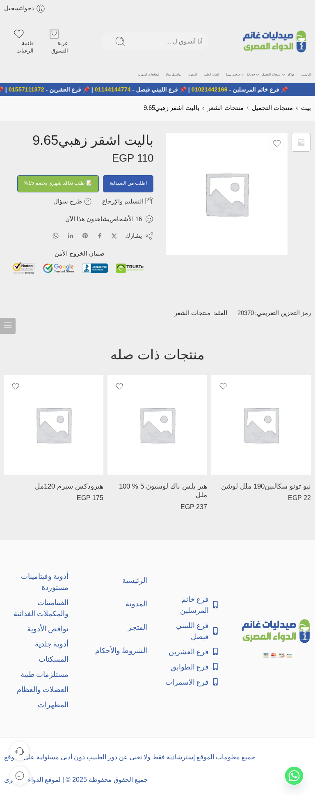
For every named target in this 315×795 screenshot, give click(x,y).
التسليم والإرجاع (123, 201)
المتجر (137, 627)
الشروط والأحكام (121, 650)
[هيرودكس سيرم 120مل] (53, 425)
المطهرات (53, 704)
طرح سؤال (68, 201)
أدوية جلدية (51, 644)
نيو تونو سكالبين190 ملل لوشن (266, 486)
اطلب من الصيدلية (128, 183)
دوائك (291, 74)
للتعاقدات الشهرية (148, 74)
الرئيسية (306, 74)
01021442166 (218, 89)
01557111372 (35, 89)
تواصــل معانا (173, 74)
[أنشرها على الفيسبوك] (100, 236)
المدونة (192, 74)
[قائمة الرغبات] (276, 143)
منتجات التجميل (271, 74)
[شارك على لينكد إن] (70, 236)
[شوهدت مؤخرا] (19, 775)
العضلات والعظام (42, 689)
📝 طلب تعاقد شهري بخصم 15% (58, 183)
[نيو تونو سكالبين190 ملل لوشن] (261, 425)
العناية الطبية (211, 74)
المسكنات (53, 659)
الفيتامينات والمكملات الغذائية (41, 608)
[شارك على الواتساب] (55, 235)
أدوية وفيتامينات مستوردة (44, 582)
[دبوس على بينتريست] (85, 236)
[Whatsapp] (294, 776)
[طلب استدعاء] (19, 751)
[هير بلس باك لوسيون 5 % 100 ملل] (157, 425)
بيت (306, 108)
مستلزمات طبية (44, 674)
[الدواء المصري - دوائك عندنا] (276, 41)
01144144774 (121, 89)
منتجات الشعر (226, 108)
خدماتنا (251, 74)
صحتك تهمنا (233, 74)
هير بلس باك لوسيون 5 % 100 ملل (163, 490)
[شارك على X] (114, 236)
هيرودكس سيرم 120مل (69, 486)
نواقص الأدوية (47, 628)
